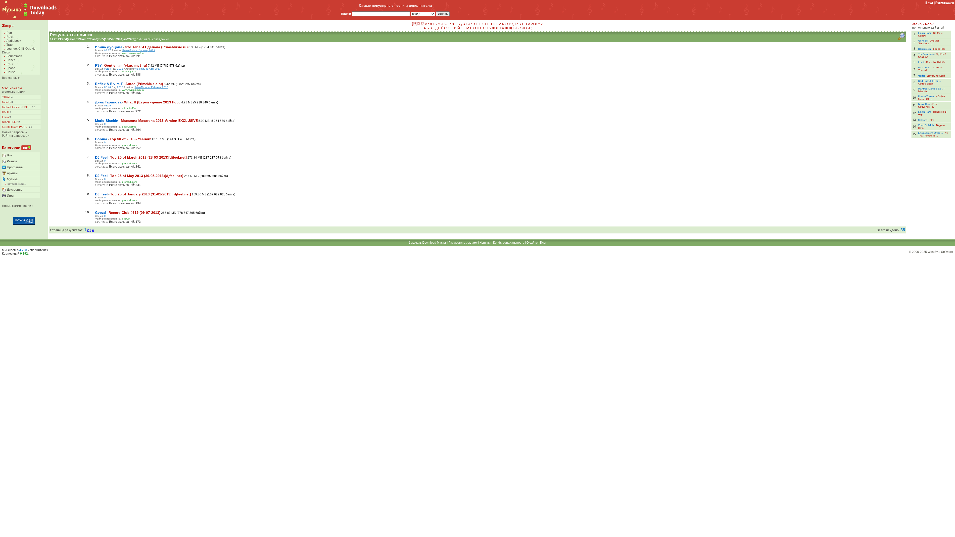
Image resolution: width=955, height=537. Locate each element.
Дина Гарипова (108, 102)
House (10, 72)
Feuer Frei (939, 48)
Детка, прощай (936, 75)
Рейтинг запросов (14, 135)
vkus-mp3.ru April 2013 (148, 68)
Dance (10, 60)
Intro (931, 120)
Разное (12, 161)
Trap (9, 44)
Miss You (923, 91)
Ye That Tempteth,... (933, 134)
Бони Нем (924, 104)
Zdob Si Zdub (926, 125)
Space (10, 68)
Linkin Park (924, 33)
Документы (15, 189)
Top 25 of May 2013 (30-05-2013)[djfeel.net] (146, 176)
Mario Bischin (106, 121)
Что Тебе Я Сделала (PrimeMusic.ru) (156, 47)
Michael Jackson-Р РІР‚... (16, 107)
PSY (98, 65)
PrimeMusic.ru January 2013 (138, 50)
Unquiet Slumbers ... (928, 42)
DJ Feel (101, 157)
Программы (15, 167)
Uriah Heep (924, 67)
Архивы (12, 173)
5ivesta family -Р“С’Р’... (15, 127)
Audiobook (13, 41)
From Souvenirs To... (928, 105)
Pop (9, 33)
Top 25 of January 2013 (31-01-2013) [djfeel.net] (150, 194)
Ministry (6, 102)
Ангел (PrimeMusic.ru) (144, 84)
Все (9, 155)
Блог (543, 242)
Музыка (12, 179)
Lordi (921, 62)
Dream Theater (926, 96)
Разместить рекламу (463, 242)
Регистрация (944, 2)
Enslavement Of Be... (930, 133)
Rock (9, 37)
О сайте (532, 242)
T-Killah (6, 97)
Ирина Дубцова (108, 47)
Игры (10, 195)
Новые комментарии (16, 206)
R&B (9, 64)
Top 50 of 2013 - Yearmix (130, 139)
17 (33, 107)
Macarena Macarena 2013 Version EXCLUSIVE (159, 121)
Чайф (921, 75)
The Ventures (926, 54)
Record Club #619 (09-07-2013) (134, 213)
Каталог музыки (16, 183)
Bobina (101, 139)
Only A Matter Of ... (931, 97)
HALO (5, 112)
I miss (5, 117)
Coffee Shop (925, 83)
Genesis (923, 40)
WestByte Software (940, 252)
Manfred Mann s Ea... (930, 88)
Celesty (922, 120)
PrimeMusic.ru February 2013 (151, 87)
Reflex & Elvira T (109, 84)
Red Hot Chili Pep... (929, 81)
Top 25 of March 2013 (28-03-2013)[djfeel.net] (148, 157)
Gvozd (100, 213)
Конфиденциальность (508, 242)
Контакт (485, 242)
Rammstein (924, 48)
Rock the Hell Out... (937, 62)
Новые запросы (13, 132)
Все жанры (9, 78)
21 (30, 127)
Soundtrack (14, 56)
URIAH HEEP (10, 122)
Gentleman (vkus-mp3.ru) (125, 65)
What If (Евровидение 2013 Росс (152, 102)
